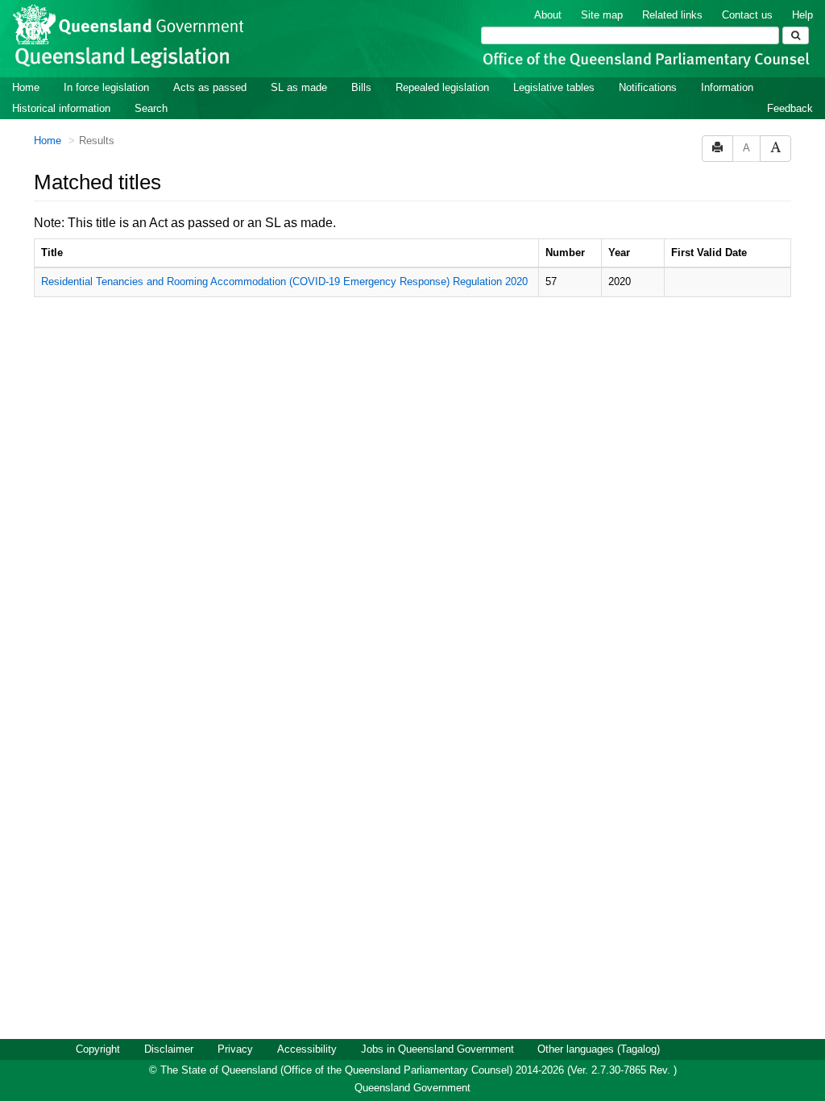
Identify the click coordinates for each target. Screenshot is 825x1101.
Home (25, 87)
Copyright (98, 1049)
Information (727, 87)
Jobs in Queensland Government (437, 1049)
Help (802, 15)
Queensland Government (412, 1088)
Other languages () (598, 1049)
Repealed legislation (442, 87)
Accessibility (307, 1049)
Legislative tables (554, 87)
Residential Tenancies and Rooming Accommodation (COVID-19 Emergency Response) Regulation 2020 (284, 281)
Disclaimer (168, 1049)
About (548, 15)
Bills (361, 87)
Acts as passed (210, 87)
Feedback (790, 108)
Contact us (747, 15)
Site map (602, 15)
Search (151, 108)
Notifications (648, 87)
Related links (672, 15)
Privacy (235, 1049)
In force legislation (106, 87)
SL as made (299, 87)
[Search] (795, 35)
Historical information (61, 108)
